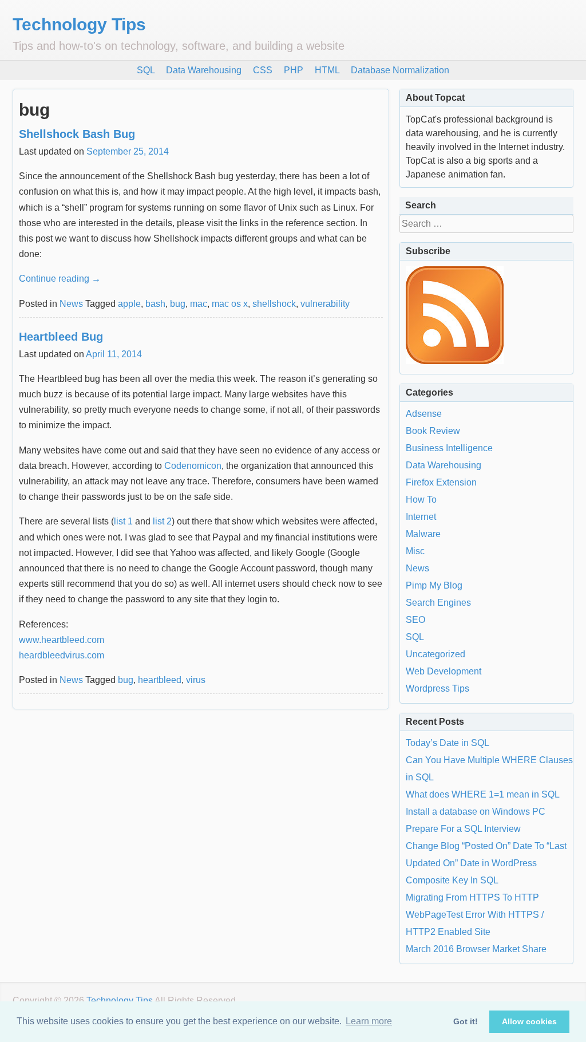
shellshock (274, 304)
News (71, 304)
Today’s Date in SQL (447, 743)
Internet (421, 517)
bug (177, 304)
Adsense (424, 414)
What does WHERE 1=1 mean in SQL (483, 794)
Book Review (433, 431)
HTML (327, 70)
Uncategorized (435, 654)
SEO (415, 620)
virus (195, 680)
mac (198, 304)
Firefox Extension (441, 482)
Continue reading (60, 278)
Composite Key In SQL (452, 880)
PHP (293, 70)
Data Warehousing (203, 70)
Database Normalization (400, 70)
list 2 (162, 521)
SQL (146, 70)
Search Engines (438, 602)
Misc (415, 551)
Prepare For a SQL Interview (463, 829)
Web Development (443, 671)
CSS (262, 70)
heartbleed (159, 680)
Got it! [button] (465, 1021)
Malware (423, 534)
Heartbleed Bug (61, 336)
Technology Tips (79, 24)
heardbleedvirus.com (61, 655)
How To (421, 499)
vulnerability (325, 304)
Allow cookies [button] (529, 1021)
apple (129, 304)
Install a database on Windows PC (475, 811)
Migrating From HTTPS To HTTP (472, 897)
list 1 (123, 521)
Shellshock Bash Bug (77, 134)
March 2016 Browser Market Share (476, 949)
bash (155, 304)
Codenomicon (192, 466)
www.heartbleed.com (61, 640)
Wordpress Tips (437, 688)
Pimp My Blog (434, 585)
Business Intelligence (449, 448)
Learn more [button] (369, 1021)
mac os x (230, 304)
